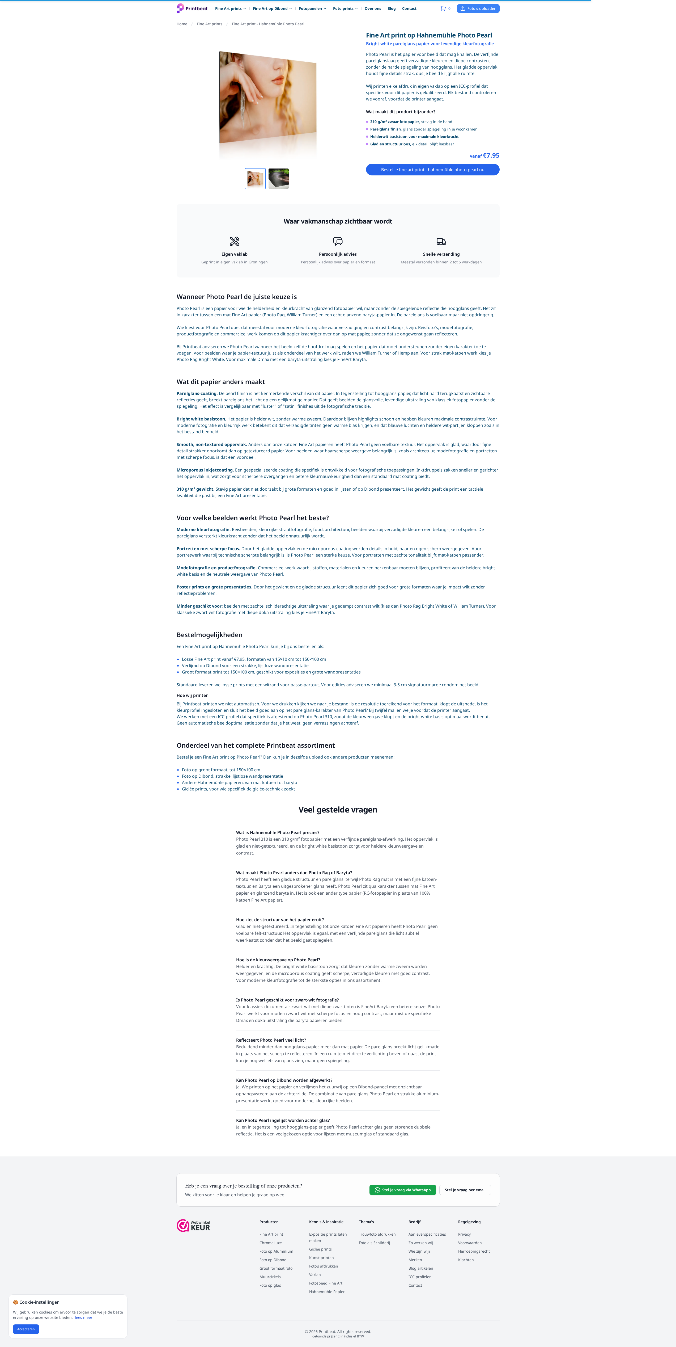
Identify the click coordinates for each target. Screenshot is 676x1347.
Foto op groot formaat (204, 770)
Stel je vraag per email (465, 1189)
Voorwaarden (470, 1242)
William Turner (376, 353)
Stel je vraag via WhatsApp (406, 1189)
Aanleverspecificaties (427, 1234)
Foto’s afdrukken (323, 1266)
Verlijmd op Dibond (201, 665)
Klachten (466, 1259)
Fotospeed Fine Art (325, 1283)
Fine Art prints (228, 8)
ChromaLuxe (271, 1242)
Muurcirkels (270, 1276)
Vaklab (315, 1274)
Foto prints (343, 8)
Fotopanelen (310, 8)
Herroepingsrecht (474, 1251)
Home (182, 23)
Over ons (373, 8)
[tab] (255, 178)
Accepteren (26, 1329)
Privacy (464, 1234)
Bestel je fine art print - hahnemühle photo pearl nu (432, 169)
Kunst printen (321, 1257)
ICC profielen (420, 1276)
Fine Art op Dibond (270, 8)
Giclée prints (194, 789)
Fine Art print (271, 1234)
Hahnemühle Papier (327, 1291)
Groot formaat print (202, 672)
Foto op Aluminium (276, 1251)
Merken (415, 1259)
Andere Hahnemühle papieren (212, 782)
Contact (409, 8)
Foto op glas (270, 1285)
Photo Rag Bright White (200, 359)
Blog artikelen (421, 1268)
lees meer (83, 1317)
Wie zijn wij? (419, 1251)
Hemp (404, 353)
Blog (392, 8)
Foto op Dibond (197, 776)
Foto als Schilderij (374, 1242)
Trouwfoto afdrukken (377, 1234)
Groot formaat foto (276, 1268)
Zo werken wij (421, 1242)
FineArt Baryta (351, 359)
